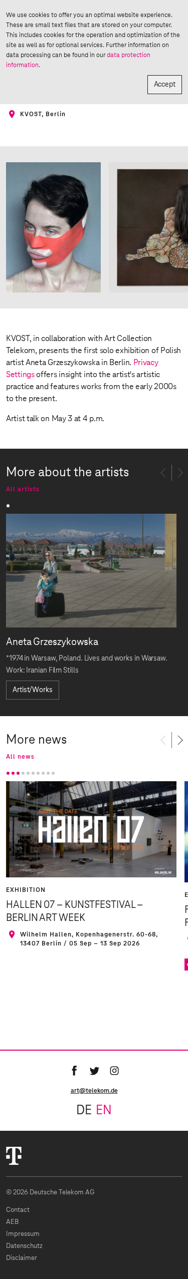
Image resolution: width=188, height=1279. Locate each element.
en (104, 1111)
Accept (164, 85)
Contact (18, 1210)
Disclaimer (21, 1258)
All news (20, 756)
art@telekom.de (94, 1090)
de (84, 1111)
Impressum (23, 1234)
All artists (23, 489)
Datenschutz (24, 1246)
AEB (12, 1222)
